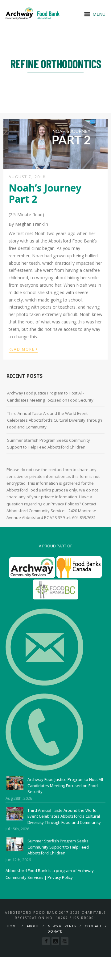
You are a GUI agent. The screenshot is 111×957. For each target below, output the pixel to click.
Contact (93, 926)
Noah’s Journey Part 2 (45, 193)
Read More (23, 348)
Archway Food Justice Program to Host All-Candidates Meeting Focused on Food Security (50, 396)
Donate (54, 931)
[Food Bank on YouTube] (64, 941)
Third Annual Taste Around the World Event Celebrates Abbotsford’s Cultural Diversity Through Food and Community (54, 420)
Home (12, 926)
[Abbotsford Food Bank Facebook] (46, 941)
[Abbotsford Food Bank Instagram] (55, 941)
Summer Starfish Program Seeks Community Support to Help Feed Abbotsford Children (48, 443)
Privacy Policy (60, 877)
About (33, 926)
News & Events (62, 926)
